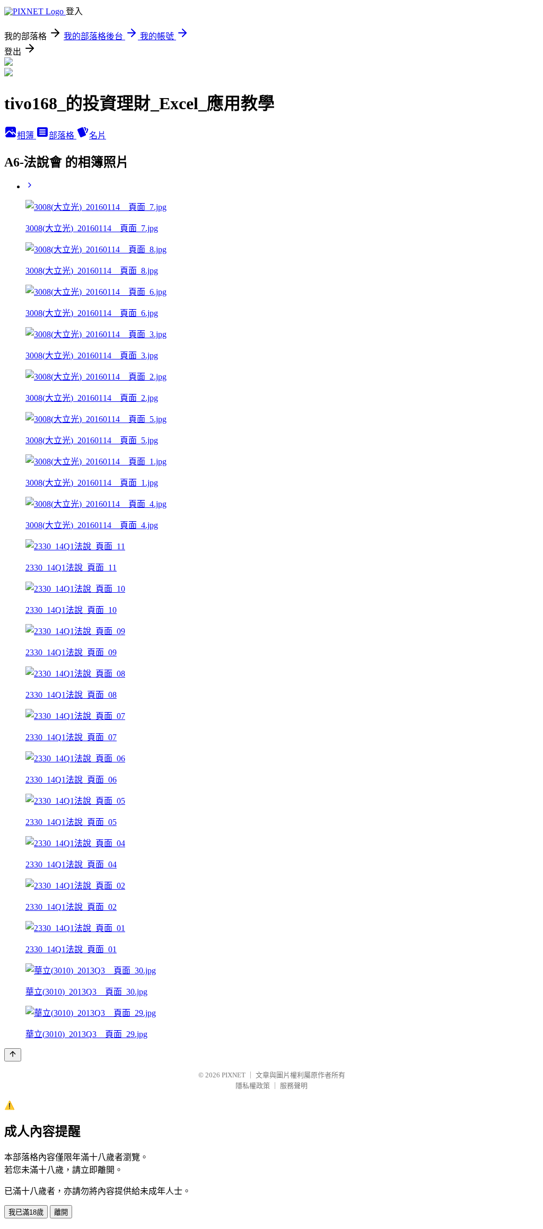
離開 (61, 1212)
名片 (97, 135)
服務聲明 (294, 1086)
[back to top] (12, 1054)
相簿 (26, 135)
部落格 (62, 135)
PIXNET (234, 1075)
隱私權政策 (252, 1086)
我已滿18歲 (25, 1212)
